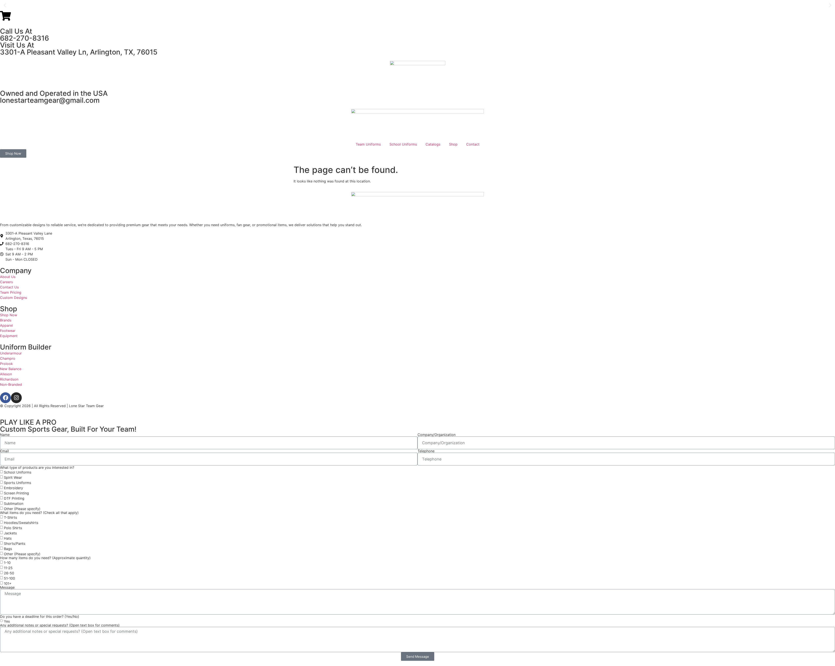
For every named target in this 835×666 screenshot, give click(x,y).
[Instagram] (16, 397)
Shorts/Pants (14, 543)
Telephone (426, 451)
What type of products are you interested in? (37, 467)
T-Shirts (10, 517)
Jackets (10, 533)
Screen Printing (16, 493)
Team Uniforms (368, 144)
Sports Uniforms (17, 482)
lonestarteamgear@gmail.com (50, 100)
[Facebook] (5, 397)
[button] (5, 5)
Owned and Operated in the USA (54, 93)
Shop (453, 144)
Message (7, 587)
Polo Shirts (13, 527)
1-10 (7, 562)
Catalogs (433, 144)
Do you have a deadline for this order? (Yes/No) (39, 616)
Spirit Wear (13, 477)
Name (5, 434)
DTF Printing (14, 498)
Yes (7, 621)
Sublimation (13, 503)
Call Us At (16, 31)
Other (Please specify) (22, 508)
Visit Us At (17, 45)
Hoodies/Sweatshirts (21, 522)
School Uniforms (403, 144)
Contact (472, 144)
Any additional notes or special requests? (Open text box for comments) (60, 625)
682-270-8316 (24, 38)
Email (4, 451)
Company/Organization (437, 434)
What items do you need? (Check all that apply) (39, 512)
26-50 (9, 573)
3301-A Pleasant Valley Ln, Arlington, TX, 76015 (78, 52)
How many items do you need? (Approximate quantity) (45, 558)
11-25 (8, 567)
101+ (8, 583)
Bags (8, 548)
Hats (8, 538)
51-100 (9, 578)
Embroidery (13, 487)
